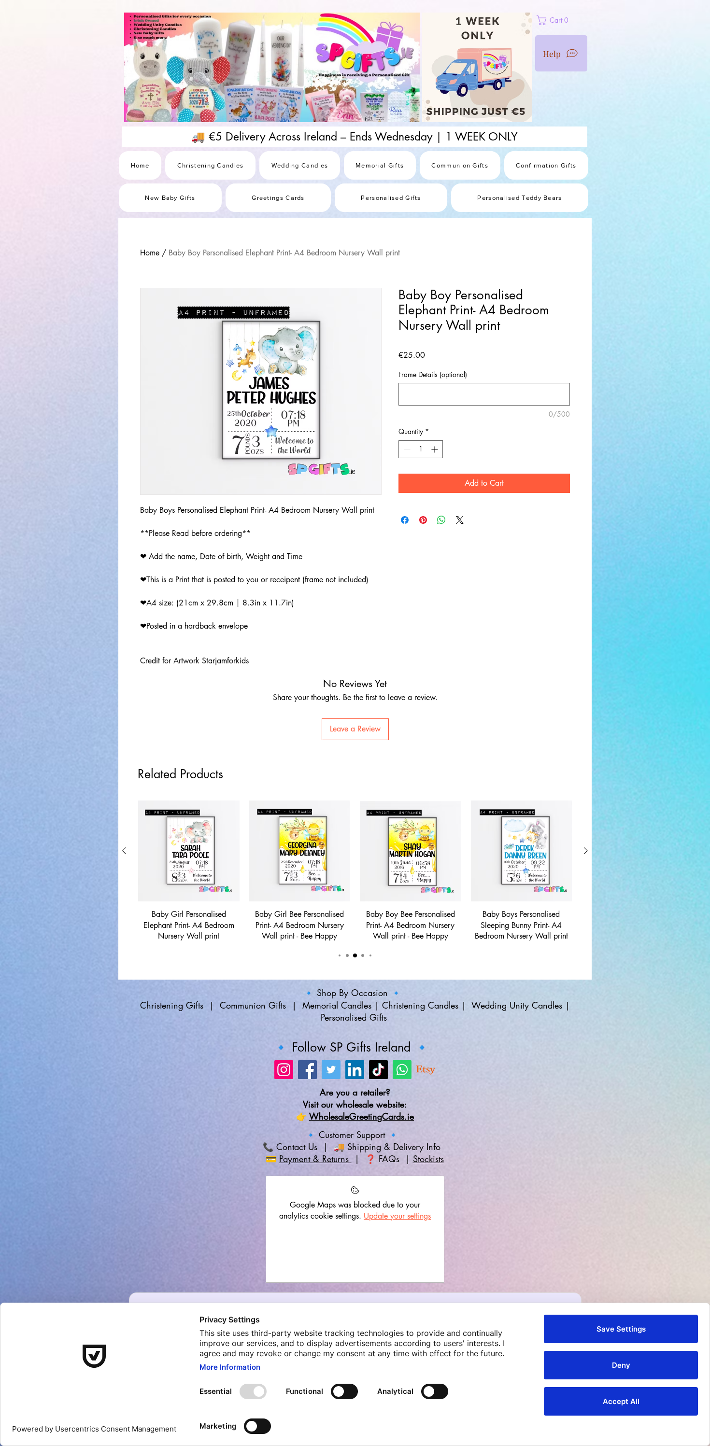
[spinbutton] (420, 449)
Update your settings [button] (397, 1216)
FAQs (390, 1159)
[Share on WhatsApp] (441, 520)
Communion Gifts (253, 1005)
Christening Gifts (173, 1005)
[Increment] (435, 449)
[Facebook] (307, 1069)
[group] (355, 871)
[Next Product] (586, 850)
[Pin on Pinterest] (423, 520)
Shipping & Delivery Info (395, 1146)
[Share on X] (460, 520)
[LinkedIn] (354, 1069)
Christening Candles (420, 1005)
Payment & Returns (315, 1159)
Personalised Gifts (355, 1017)
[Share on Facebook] (405, 520)
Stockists (428, 1159)
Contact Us (295, 1146)
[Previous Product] (124, 850)
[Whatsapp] (402, 1069)
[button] (575, 20)
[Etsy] (425, 1069)
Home (149, 253)
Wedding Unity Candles (516, 1005)
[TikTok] (378, 1069)
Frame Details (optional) (432, 374)
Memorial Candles (336, 1005)
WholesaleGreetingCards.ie (361, 1116)
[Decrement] (406, 449)
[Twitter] (331, 1069)
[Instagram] (283, 1069)
